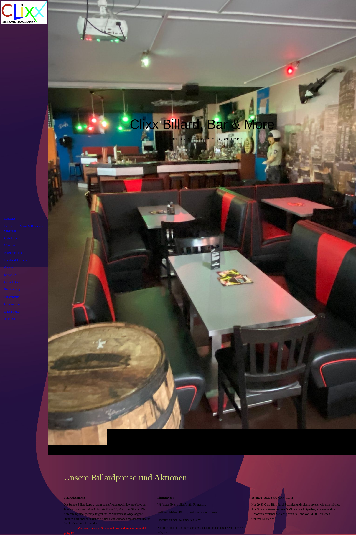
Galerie (8, 267)
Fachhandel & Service (17, 260)
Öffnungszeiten (13, 304)
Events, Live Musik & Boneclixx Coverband (23, 228)
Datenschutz (11, 311)
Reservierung (12, 289)
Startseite (9, 218)
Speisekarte (11, 274)
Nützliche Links (13, 252)
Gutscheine (10, 238)
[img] (202, 227)
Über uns (9, 245)
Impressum (10, 318)
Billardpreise (11, 296)
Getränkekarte (12, 282)
